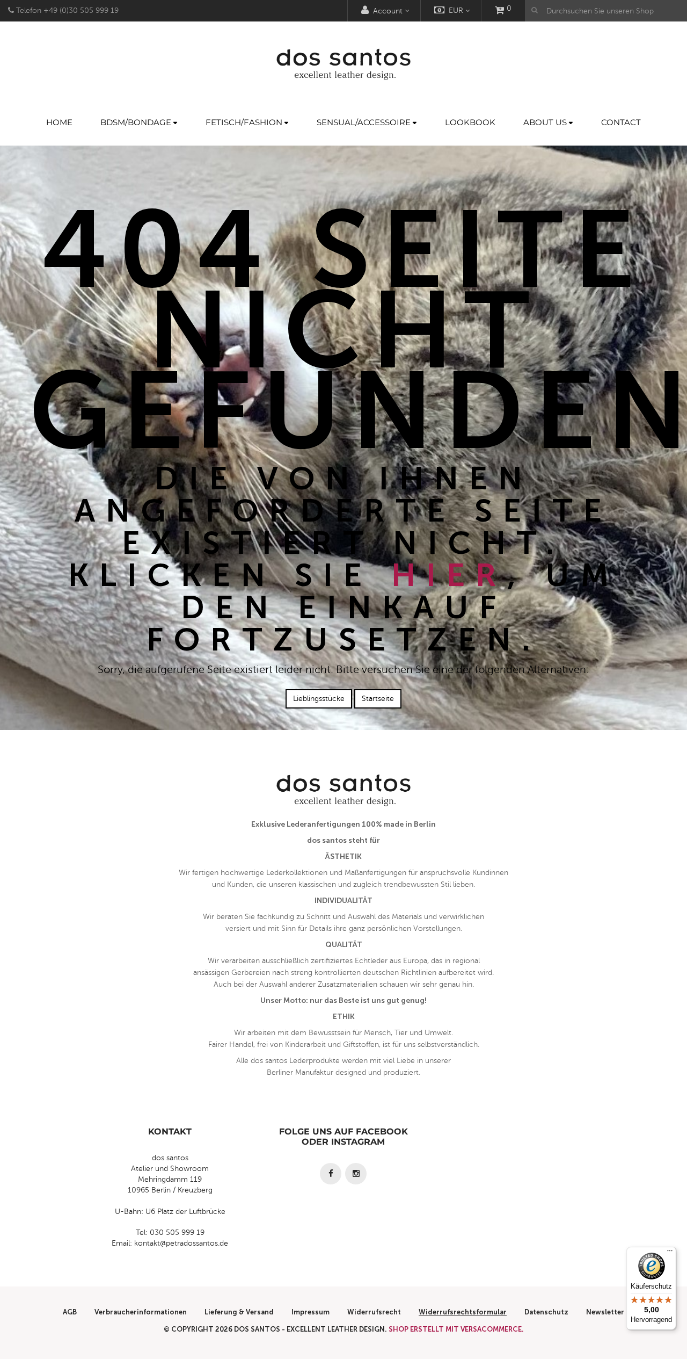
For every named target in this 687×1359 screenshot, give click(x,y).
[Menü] (669, 1253)
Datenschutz (546, 1312)
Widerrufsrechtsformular (463, 1312)
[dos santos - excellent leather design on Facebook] (330, 1173)
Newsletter (605, 1312)
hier (449, 575)
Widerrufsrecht (374, 1312)
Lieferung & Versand (239, 1312)
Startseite (378, 699)
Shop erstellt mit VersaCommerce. (456, 1329)
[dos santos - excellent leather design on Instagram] (356, 1173)
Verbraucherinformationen (140, 1312)
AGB (70, 1312)
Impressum (310, 1312)
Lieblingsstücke (319, 699)
